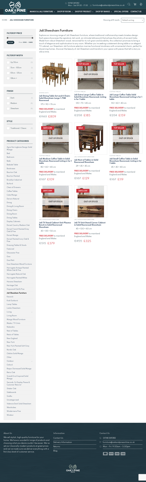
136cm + (13, 78)
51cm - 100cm (15, 68)
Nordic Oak (11, 350)
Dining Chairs (12, 210)
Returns (56, 447)
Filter (10, 42)
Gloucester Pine (13, 253)
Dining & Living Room (15, 206)
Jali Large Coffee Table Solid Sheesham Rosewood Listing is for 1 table (125, 97)
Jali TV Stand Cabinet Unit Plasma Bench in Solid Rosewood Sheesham (55, 225)
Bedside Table (12, 165)
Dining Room (12, 214)
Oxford (10, 365)
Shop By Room (64, 12)
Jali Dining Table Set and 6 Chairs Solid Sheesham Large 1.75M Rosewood (54, 98)
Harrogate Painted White (17, 278)
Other (9, 357)
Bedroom (10, 157)
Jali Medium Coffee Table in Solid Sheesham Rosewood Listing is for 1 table (55, 161)
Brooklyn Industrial (14, 180)
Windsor (10, 415)
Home (4, 20)
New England (12, 338)
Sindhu (9, 396)
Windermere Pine (14, 411)
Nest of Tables (12, 331)
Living (9, 312)
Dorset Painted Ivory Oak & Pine (18, 240)
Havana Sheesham (14, 282)
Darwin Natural (13, 199)
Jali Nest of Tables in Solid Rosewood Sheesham (86, 161)
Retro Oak (11, 372)
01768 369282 (109, 438)
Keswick (10, 297)
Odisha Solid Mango (15, 353)
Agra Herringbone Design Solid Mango (19, 148)
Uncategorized (13, 400)
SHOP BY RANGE (103, 12)
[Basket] (134, 4)
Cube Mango (12, 195)
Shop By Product (83, 12)
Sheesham (14, 108)
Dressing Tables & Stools (16, 245)
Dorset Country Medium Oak (18, 225)
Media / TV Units (13, 323)
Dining (9, 203)
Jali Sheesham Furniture (17, 293)
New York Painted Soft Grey (18, 346)
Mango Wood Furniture (16, 319)
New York (11, 342)
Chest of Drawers (14, 187)
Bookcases (11, 169)
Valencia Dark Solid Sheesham (19, 404)
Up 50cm (14, 62)
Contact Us (136, 12)
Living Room (12, 316)
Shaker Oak (11, 389)
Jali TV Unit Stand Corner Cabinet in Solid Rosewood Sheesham (89, 224)
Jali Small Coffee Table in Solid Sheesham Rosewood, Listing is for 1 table (125, 161)
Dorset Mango (12, 235)
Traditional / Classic (18, 128)
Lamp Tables (12, 304)
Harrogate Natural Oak (16, 274)
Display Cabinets (13, 221)
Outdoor (10, 361)
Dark (12, 98)
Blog (55, 451)
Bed (8, 153)
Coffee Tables (12, 191)
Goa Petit (10, 260)
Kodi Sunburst (12, 301)
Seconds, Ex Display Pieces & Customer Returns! (18, 384)
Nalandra (10, 327)
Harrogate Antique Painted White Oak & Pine (18, 269)
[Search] (129, 4)
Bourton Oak (12, 172)
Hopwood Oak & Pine (15, 289)
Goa (8, 257)
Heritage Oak (12, 285)
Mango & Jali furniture (41, 12)
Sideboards (11, 392)
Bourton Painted (13, 176)
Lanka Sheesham (13, 308)
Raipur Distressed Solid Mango (19, 369)
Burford (10, 184)
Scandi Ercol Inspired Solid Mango (17, 377)
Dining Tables (12, 218)
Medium (13, 103)
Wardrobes (11, 407)
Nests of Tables (13, 335)
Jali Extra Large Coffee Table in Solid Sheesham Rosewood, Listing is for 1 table (90, 97)
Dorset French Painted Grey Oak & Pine (18, 230)
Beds (9, 161)
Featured (10, 249)
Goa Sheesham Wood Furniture (19, 264)
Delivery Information (62, 442)
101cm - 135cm (16, 73)
